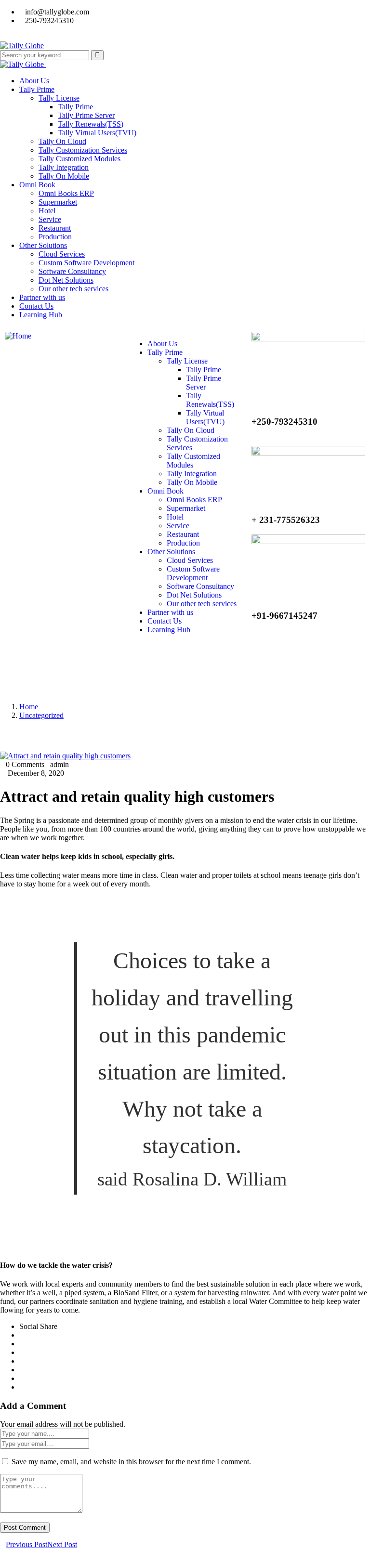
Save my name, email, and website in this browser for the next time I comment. (131, 1462)
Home (28, 707)
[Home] (18, 336)
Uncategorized (41, 715)
